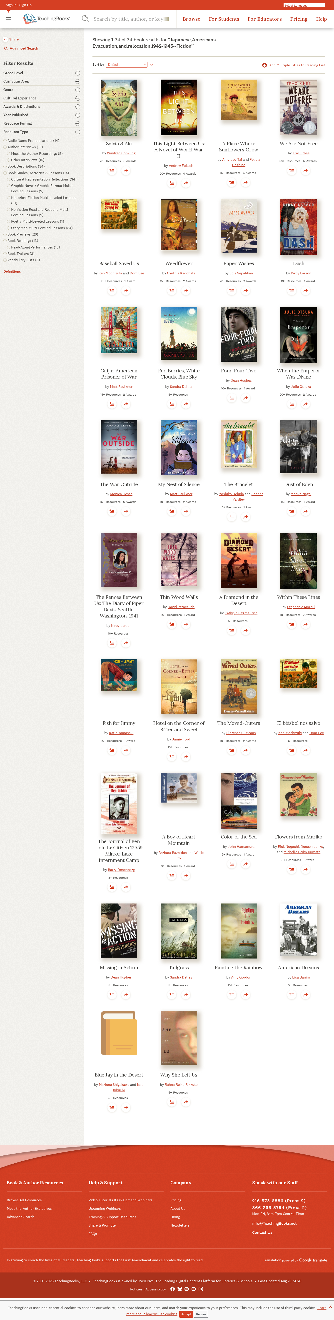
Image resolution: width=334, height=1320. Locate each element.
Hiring (175, 1217)
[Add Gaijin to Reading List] (112, 404)
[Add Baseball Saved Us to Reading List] (112, 290)
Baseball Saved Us (119, 263)
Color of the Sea (239, 836)
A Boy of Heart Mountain (178, 839)
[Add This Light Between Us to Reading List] (171, 183)
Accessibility (155, 1289)
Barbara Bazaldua (173, 852)
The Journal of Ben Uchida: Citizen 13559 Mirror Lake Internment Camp (119, 850)
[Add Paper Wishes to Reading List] (231, 290)
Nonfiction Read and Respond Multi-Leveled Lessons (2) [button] (40, 212)
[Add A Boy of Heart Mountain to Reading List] (171, 875)
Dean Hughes (241, 380)
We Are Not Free (298, 143)
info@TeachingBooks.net (274, 1223)
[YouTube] (194, 1289)
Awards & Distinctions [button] (21, 106)
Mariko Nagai (301, 494)
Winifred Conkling (121, 153)
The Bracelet (238, 484)
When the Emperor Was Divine (298, 373)
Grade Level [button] (13, 73)
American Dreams (298, 967)
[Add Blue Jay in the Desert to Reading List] (112, 1107)
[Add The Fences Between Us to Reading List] (112, 642)
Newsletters (180, 1225)
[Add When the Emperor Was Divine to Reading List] (291, 404)
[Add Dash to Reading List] (291, 290)
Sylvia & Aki (119, 143)
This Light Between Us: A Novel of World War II (179, 149)
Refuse (201, 1314)
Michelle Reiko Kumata (302, 852)
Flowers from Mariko (298, 836)
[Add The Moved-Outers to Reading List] (231, 750)
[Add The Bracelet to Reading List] (231, 516)
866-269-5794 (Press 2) (279, 1208)
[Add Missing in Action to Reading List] (112, 994)
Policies (136, 1289)
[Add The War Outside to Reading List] (112, 511)
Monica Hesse (121, 494)
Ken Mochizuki (110, 273)
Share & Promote (102, 1225)
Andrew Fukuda (181, 165)
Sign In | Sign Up (19, 5)
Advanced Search (23, 48)
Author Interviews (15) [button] (25, 147)
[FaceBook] (172, 1289)
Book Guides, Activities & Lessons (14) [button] (38, 173)
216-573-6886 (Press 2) (279, 1201)
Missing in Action (119, 967)
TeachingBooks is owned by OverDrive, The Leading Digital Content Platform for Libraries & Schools (173, 1281)
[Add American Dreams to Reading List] (291, 994)
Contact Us (262, 1232)
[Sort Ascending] (151, 64)
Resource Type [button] (15, 132)
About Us (177, 1208)
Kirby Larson (301, 273)
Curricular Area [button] (16, 81)
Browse (191, 19)
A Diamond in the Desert (238, 600)
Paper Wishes (238, 263)
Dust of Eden (298, 484)
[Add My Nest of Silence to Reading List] (171, 511)
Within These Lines (298, 597)
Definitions (12, 271)
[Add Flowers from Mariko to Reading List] (291, 869)
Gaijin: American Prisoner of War (118, 373)
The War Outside (119, 484)
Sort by (98, 64)
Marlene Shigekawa (114, 1084)
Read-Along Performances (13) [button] (35, 247)
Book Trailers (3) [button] (21, 253)
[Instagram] (201, 1289)
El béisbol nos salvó (298, 723)
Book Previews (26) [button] (22, 234)
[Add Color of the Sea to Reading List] (231, 863)
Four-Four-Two (238, 370)
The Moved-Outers (238, 723)
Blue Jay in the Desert (119, 1075)
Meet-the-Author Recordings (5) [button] (37, 153)
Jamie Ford (181, 739)
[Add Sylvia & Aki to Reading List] (112, 170)
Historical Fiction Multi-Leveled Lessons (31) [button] (43, 200)
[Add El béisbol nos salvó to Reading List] (291, 750)
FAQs (93, 1233)
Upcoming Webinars (105, 1208)
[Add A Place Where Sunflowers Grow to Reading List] (231, 182)
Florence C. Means (241, 732)
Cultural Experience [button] (19, 98)
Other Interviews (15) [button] (28, 160)
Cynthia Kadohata (181, 273)
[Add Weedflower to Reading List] (171, 290)
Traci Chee (301, 153)
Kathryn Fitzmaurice (241, 613)
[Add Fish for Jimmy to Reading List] (112, 750)
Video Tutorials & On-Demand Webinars (120, 1200)
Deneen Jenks (312, 846)
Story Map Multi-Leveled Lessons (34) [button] (42, 228)
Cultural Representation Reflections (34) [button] (44, 179)
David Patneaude (181, 607)
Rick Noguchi (288, 846)
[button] (8, 19)
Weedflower (179, 263)
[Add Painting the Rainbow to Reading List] (231, 994)
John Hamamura (241, 846)
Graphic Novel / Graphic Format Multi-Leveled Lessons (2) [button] (42, 188)
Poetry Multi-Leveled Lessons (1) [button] (37, 221)
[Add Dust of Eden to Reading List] (291, 511)
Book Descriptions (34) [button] (26, 166)
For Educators (265, 19)
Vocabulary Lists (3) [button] (23, 260)
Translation (272, 1260)
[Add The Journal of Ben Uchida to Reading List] (112, 887)
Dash (298, 263)
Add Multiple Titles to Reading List (296, 65)
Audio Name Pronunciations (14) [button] (33, 140)
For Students (224, 19)
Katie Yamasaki (121, 732)
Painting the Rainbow (238, 967)
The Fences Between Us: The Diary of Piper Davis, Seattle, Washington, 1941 (118, 606)
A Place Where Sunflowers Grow (238, 146)
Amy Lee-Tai (232, 159)
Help (321, 19)
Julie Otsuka (301, 386)
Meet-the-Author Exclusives (29, 1208)
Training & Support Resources (112, 1217)
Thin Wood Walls (179, 597)
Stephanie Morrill (301, 607)
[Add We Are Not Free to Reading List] (291, 170)
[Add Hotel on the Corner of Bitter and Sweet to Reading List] (171, 756)
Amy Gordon (241, 977)
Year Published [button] (15, 115)
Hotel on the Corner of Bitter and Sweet (178, 726)
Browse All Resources (24, 1200)
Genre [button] (8, 90)
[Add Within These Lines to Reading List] (291, 624)
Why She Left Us (178, 1075)
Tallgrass (179, 967)
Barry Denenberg (121, 869)
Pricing (299, 19)
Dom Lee (137, 273)
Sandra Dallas (181, 386)
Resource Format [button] (17, 123)
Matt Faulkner (121, 386)
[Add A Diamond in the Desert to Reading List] (231, 630)
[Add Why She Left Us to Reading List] (171, 1102)
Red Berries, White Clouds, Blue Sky (179, 373)
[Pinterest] (187, 1289)
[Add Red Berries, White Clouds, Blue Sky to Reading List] (171, 404)
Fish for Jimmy (118, 723)
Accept (186, 1314)
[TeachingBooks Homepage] (43, 19)
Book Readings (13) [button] (22, 240)
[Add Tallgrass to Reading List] (171, 994)
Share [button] (13, 39)
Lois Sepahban (241, 273)
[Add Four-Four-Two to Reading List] (231, 397)
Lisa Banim (301, 977)
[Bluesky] (180, 1289)
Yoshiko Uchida (231, 494)
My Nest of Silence (178, 484)
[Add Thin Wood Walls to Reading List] (171, 624)
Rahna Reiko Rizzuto (181, 1084)
